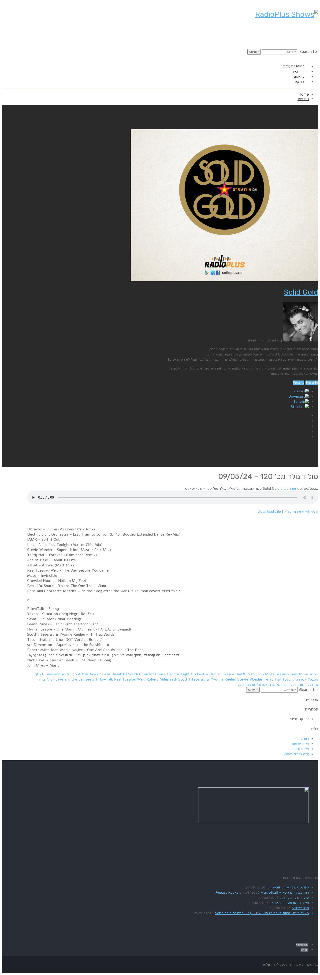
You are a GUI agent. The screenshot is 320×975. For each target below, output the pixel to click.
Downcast (296, 396)
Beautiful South (125, 674)
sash (173, 679)
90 (74, 674)
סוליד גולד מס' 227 (294, 897)
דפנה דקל (297, 684)
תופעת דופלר (245, 684)
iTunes (299, 391)
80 (69, 674)
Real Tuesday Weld (129, 679)
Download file (269, 511)
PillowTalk (104, 679)
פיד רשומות (300, 743)
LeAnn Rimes (286, 674)
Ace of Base (99, 674)
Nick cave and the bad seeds (70, 679)
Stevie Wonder (250, 679)
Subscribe (311, 383)
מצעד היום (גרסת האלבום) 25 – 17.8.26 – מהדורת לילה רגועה (262, 913)
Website (298, 383)
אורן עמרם (288, 488)
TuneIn (299, 401)
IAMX (240, 674)
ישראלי (261, 684)
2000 (313, 674)
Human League (221, 674)
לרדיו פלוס (271, 964)
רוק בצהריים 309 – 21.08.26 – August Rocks (262, 892)
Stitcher (298, 406)
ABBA (83, 674)
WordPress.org (296, 754)
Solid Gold (301, 292)
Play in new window (301, 511)
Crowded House (152, 674)
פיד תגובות (300, 748)
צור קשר (299, 82)
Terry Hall (272, 679)
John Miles (265, 674)
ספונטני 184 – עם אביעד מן (287, 887)
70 (63, 674)
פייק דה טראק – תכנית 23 (289, 902)
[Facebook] (313, 57)
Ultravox (299, 679)
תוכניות (303, 99)
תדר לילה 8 (300, 907)
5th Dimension (47, 674)
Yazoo (313, 679)
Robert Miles (157, 679)
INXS (250, 674)
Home (304, 94)
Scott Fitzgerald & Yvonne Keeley (207, 679)
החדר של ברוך (278, 684)
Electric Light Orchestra (187, 674)
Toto (286, 679)
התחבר (304, 738)
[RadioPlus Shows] (286, 14)
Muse (303, 674)
